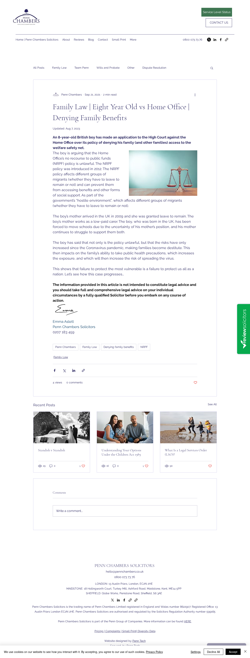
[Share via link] (83, 370)
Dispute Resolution (154, 67)
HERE (187, 621)
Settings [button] (196, 652)
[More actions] (195, 94)
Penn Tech (139, 640)
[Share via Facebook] (54, 370)
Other (131, 67)
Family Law (59, 67)
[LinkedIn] (215, 40)
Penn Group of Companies (125, 621)
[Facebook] (221, 40)
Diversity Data (146, 631)
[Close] (245, 652)
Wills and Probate (108, 67)
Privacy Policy (154, 652)
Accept (233, 652)
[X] (209, 40)
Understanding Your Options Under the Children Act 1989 (121, 452)
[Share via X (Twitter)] (64, 370)
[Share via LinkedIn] (74, 370)
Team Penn (81, 67)
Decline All (213, 652)
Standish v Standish (51, 450)
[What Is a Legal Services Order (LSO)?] (188, 427)
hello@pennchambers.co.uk (125, 571)
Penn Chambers (65, 347)
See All (212, 404)
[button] (212, 67)
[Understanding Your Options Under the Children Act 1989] (125, 427)
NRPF (144, 347)
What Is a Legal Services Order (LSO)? (186, 452)
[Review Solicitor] (227, 40)
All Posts (38, 67)
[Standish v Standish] (61, 427)
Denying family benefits (119, 347)
